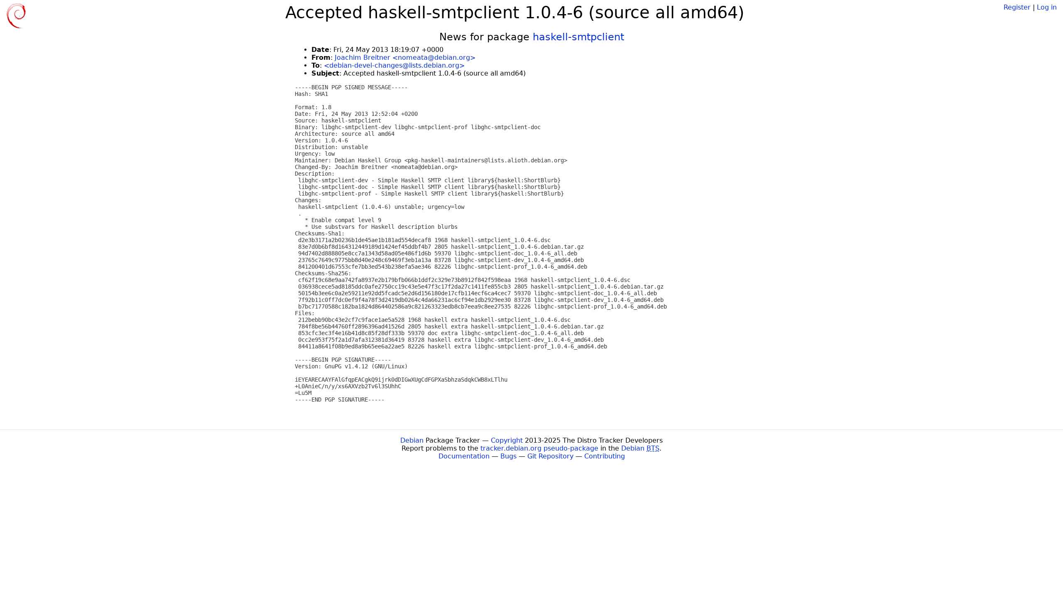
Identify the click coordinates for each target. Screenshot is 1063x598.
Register (1017, 7)
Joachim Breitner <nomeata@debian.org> (405, 57)
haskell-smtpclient (578, 37)
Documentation (464, 456)
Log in (1047, 7)
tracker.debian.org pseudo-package (539, 448)
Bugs (508, 456)
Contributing (604, 456)
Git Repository (550, 456)
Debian (412, 440)
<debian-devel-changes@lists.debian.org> (394, 65)
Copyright (507, 440)
